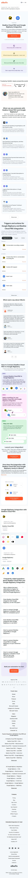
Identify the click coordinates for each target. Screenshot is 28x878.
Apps (9, 7)
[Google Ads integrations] (3, 568)
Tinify (13, 725)
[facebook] (9, 848)
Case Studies (14, 830)
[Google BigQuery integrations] (8, 568)
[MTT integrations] (3, 541)
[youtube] (15, 848)
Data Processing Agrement (14, 856)
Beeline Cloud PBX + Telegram (14, 748)
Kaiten (13, 714)
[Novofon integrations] (8, 541)
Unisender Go (13, 730)
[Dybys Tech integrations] (13, 537)
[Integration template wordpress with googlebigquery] (14, 143)
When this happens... (9, 481)
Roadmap (14, 809)
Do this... (7, 489)
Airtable (14, 721)
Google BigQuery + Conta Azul (14, 780)
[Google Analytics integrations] (22, 568)
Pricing (14, 798)
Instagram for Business (13, 708)
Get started (14, 671)
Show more (14, 217)
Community (14, 811)
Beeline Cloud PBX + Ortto (14, 741)
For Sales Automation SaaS (14, 834)
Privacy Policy (14, 854)
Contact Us (14, 862)
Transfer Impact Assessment (14, 858)
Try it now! (24, 249)
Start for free (14, 36)
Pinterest (13, 699)
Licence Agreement (14, 852)
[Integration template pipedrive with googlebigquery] (14, 127)
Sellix (13, 703)
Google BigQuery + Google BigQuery (14, 783)
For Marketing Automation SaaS (14, 837)
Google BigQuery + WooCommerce (14, 771)
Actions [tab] (23, 238)
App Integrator (14, 807)
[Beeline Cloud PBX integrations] (8, 537)
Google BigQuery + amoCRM (14, 778)
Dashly (13, 723)
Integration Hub (4, 7)
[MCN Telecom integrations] (17, 537)
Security (14, 860)
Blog (14, 800)
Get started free (14, 457)
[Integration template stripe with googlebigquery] (14, 159)
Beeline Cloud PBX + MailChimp (14, 757)
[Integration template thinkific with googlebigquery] (14, 206)
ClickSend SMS (13, 718)
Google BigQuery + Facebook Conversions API (14, 773)
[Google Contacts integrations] (13, 573)
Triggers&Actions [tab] (7, 238)
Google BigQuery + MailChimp (14, 785)
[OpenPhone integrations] (13, 541)
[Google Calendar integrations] (8, 573)
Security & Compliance (14, 832)
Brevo (13, 696)
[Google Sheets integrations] (13, 568)
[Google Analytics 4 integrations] (3, 573)
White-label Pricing (14, 827)
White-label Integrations (14, 825)
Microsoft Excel (13, 728)
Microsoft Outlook (13, 706)
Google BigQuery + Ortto (14, 769)
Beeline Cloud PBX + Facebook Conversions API (14, 746)
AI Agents (14, 816)
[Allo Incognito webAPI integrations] (3, 537)
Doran (13, 701)
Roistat (13, 694)
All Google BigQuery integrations (14, 766)
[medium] (18, 848)
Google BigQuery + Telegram (14, 776)
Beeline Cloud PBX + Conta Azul (14, 753)
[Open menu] (25, 2)
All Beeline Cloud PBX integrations (14, 739)
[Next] (15, 356)
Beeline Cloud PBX (14, 7)
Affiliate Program (14, 814)
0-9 (3, 682)
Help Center (14, 802)
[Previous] (12, 356)
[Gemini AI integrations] (17, 568)
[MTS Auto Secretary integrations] (22, 537)
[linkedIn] (12, 848)
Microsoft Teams (14, 710)
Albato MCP (14, 839)
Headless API (14, 841)
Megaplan (13, 716)
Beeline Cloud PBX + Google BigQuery (14, 755)
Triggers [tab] (16, 238)
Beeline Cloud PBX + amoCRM (14, 750)
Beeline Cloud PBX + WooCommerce (14, 743)
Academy (14, 804)
